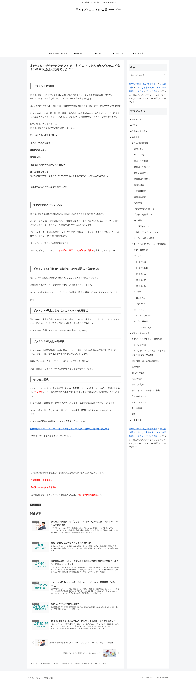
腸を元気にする (141, 173)
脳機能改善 (139, 185)
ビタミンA (141, 274)
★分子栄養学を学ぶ (138, 131)
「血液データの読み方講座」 (43, 487)
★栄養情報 (134, 137)
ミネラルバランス (140, 402)
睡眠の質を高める (142, 179)
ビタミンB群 (36, 505)
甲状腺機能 (137, 408)
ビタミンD (141, 280)
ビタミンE (141, 286)
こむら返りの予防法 (84, 250)
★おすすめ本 (135, 420)
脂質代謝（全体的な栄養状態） (146, 361)
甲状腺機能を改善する (144, 208)
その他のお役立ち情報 (144, 238)
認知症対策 (141, 191)
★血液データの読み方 (139, 333)
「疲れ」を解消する (143, 214)
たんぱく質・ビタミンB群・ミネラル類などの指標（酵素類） (149, 353)
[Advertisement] (98, 33)
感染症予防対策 (141, 161)
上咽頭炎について (144, 226)
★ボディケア (135, 119)
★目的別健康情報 (140, 143)
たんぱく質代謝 (139, 345)
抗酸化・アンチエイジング (146, 232)
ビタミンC (141, 262)
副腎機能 (138, 202)
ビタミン (138, 256)
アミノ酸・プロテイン (144, 315)
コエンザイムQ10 (144, 327)
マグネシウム (142, 304)
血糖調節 (136, 367)
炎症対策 (138, 220)
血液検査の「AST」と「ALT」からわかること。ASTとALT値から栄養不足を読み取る (69, 429)
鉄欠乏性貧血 (138, 384)
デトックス (139, 155)
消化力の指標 (138, 373)
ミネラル (138, 292)
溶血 (134, 414)
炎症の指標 (137, 378)
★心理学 (133, 125)
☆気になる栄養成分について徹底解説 (149, 244)
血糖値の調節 (140, 197)
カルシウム (141, 298)
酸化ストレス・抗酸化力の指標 (146, 390)
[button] (165, 75)
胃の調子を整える (142, 167)
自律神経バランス (140, 396)
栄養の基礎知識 (141, 250)
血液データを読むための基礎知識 (147, 339)
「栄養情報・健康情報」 (41, 480)
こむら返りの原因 (65, 250)
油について (139, 309)
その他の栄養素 (141, 321)
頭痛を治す (139, 149)
